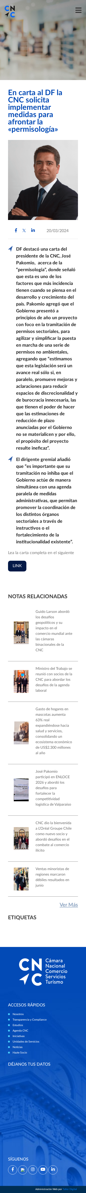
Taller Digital (70, 1189)
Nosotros (18, 1014)
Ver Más (69, 904)
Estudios (18, 1025)
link (17, 566)
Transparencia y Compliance (30, 1019)
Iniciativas (19, 1036)
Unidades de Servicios (26, 1041)
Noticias (17, 1047)
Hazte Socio (20, 1052)
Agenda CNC (20, 1030)
